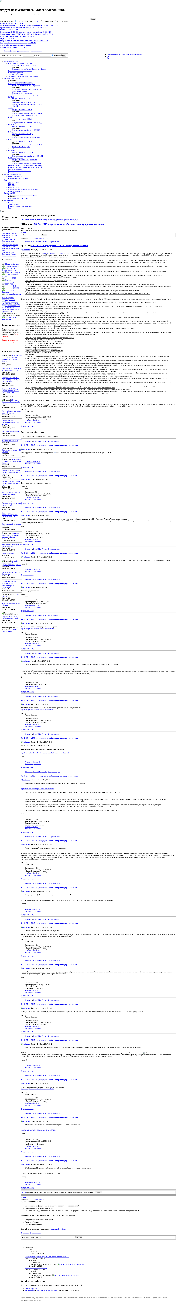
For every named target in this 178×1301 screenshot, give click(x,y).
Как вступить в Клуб (15, 176)
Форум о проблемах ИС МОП (22, 152)
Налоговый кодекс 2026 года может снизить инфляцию (10, 535)
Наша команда (30, 1290)
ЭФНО (10, 108)
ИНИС (10, 139)
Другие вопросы (36, 51)
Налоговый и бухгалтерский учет (20, 63)
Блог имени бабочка (9, 254)
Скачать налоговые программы (20, 82)
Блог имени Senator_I (32, 462)
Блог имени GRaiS (31, 539)
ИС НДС (11, 124)
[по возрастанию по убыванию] (92, 1192)
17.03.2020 (7, 38)
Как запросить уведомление (22, 93)
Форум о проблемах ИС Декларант (24, 160)
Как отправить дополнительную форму (26, 95)
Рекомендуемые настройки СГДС (24, 102)
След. (24, 1192)
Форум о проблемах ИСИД (22, 119)
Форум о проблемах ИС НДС (22, 126)
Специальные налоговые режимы (20, 71)
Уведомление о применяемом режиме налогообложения (10, 514)
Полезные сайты (14, 187)
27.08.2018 (13, 47)
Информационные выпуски (18, 178)
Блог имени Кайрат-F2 (10, 235)
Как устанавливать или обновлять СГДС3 (27, 104)
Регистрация (12, 202)
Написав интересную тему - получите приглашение (125, 54)
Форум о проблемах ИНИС (22, 141)
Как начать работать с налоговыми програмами (25, 165)
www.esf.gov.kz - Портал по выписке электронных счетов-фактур (12, 358)
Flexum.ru (36, 21)
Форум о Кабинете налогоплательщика (15, 45)
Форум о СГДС (10, 278)
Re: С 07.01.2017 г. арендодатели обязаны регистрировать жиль (49, 445)
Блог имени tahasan (9, 256)
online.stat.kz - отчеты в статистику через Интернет (11, 461)
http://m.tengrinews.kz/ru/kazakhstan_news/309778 (37, 1089)
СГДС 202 (15, 106)
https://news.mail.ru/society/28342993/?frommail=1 (37, 789)
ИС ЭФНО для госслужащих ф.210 (24, 115)
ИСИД (10, 117)
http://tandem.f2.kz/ (58, 1229)
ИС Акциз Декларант (15, 158)
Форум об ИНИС (11, 286)
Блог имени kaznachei (32, 497)
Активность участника (33, 422)
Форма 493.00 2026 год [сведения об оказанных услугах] (10, 422)
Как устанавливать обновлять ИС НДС (26, 130)
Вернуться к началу (27, 426)
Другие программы (15, 169)
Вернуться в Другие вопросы (31, 1233)
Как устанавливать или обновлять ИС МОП (27, 156)
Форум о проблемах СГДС (21, 98)
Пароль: (37, 55)
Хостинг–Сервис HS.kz (9, 630)
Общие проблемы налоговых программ (26, 86)
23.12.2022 (29, 25)
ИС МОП (11, 150)
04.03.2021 (25, 32)
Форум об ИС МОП (12, 288)
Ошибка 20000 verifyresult (21, 147)
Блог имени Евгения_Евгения (8, 238)
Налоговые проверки (15, 73)
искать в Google (62, 21)
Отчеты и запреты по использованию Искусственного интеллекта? (9, 584)
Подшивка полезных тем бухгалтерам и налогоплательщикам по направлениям (11, 308)
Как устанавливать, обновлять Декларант (27, 163)
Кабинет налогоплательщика (9, 281)
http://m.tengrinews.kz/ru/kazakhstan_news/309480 (37, 709)
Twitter (44, 242)
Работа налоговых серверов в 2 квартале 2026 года (12, 369)
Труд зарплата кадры (15, 74)
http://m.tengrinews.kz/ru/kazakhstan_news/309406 (37, 629)
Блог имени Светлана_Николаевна (10, 244)
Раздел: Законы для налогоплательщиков (22, 195)
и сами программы (11, 296)
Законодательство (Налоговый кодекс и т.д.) (11, 303)
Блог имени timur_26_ (32, 421)
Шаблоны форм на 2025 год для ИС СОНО (11, 402)
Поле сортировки (61, 1192)
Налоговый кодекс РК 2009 (18, 198)
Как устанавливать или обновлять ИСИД (27, 123)
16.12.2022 (23, 28)
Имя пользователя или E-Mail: (12, 55)
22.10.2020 (28, 34)
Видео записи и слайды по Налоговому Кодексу (29, 69)
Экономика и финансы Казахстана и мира (23, 76)
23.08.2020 (17, 36)
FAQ (108, 56)
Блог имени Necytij (31, 686)
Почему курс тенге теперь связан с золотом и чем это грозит (11, 472)
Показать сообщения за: (34, 1192)
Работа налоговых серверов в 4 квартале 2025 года (12, 545)
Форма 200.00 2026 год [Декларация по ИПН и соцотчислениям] (10, 390)
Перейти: (25, 1237)
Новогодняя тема (8, 554)
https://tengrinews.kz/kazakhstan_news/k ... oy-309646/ (39, 1130)
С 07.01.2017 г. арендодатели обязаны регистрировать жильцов (69, 224)
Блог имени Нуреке (9, 246)
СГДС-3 (11, 97)
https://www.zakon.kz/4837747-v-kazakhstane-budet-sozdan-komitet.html (45, 753)
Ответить (24, 232)
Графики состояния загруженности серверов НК (25, 167)
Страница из (38, 238)
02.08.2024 (11, 23)
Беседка (11, 184)
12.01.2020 (24, 41)
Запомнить (57, 55)
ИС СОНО (12, 173)
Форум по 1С (10, 300)
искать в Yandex (48, 21)
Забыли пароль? (13, 204)
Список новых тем (12, 266)
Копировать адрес (54, 242)
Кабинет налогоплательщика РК (19, 171)
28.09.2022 (9, 30)
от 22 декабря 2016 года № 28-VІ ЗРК (56, 253)
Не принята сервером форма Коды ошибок (27, 89)
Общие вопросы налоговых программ (21, 84)
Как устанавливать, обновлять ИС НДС (26, 137)
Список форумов (10, 51)
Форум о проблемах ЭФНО (22, 110)
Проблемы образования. (10, 431)
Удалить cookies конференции (46, 1290)
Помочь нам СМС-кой (16, 191)
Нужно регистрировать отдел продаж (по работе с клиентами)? (47, 1257)
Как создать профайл (19, 91)
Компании (12, 185)
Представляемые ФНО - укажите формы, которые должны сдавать (11, 379)
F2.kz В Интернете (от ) (28, 21)
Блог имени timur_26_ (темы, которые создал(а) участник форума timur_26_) (49, 220)
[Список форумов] (7, 5)
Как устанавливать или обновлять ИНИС (27, 145)
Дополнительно (23, 51)
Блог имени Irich (8, 241)
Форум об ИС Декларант (8, 291)
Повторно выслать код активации (20, 206)
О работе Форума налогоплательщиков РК (23, 189)
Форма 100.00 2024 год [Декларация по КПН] (10, 617)
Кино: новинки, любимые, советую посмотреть (11, 493)
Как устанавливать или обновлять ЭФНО (27, 113)
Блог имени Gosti (8, 252)
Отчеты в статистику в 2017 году (36, 1268)
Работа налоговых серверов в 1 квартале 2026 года (12, 440)
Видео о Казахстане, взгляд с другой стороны (11, 412)
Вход (108, 58)
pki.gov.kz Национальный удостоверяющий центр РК (11, 563)
